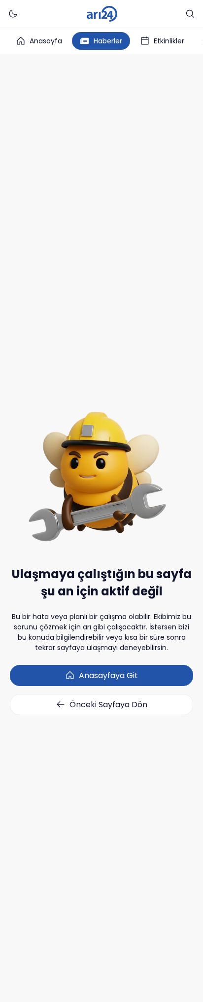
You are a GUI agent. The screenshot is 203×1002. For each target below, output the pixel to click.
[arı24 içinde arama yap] (190, 14)
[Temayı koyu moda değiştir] (13, 14)
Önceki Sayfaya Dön (108, 704)
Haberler (108, 41)
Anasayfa (46, 41)
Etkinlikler (169, 41)
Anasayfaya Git (108, 675)
